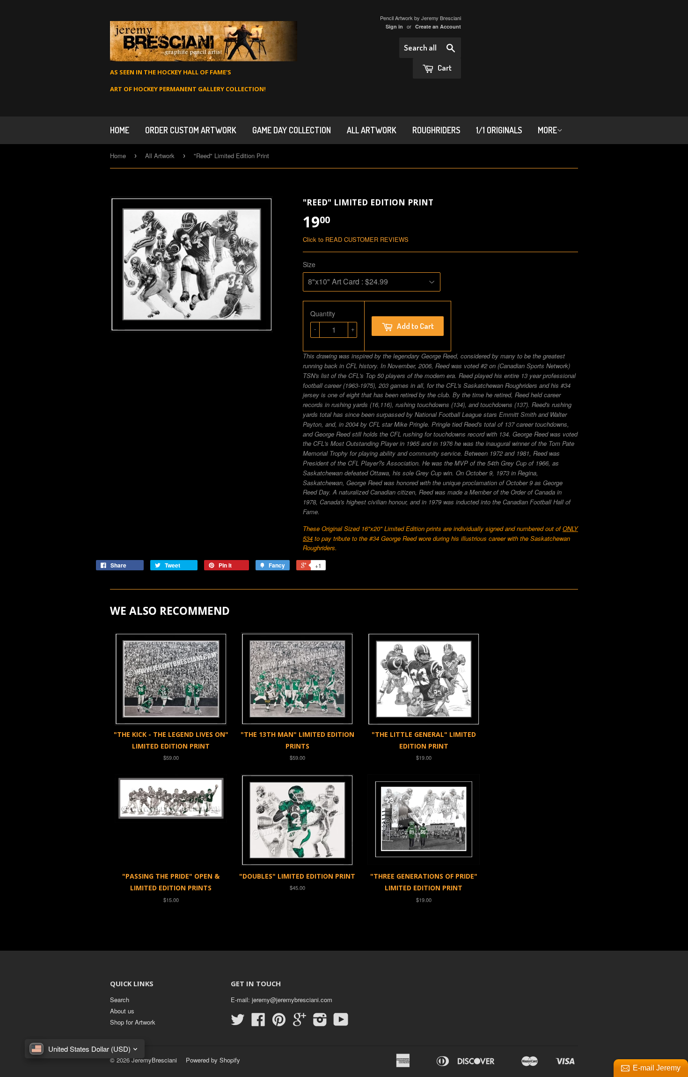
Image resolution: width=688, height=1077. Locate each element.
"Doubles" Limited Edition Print (297, 876)
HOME (119, 130)
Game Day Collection (291, 130)
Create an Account (438, 26)
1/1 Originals (499, 130)
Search (119, 999)
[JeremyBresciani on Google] (300, 1022)
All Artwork (371, 130)
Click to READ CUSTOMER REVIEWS (356, 239)
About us (122, 1010)
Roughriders (436, 130)
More (547, 130)
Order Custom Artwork (190, 130)
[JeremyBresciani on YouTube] (341, 1022)
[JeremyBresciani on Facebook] (258, 1022)
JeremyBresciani (154, 1059)
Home (118, 155)
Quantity (322, 313)
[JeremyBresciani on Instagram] (320, 1022)
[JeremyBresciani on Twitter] (238, 1022)
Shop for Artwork (132, 1022)
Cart (444, 68)
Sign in (394, 26)
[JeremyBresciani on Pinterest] (279, 1022)
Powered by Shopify (213, 1059)
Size (309, 264)
